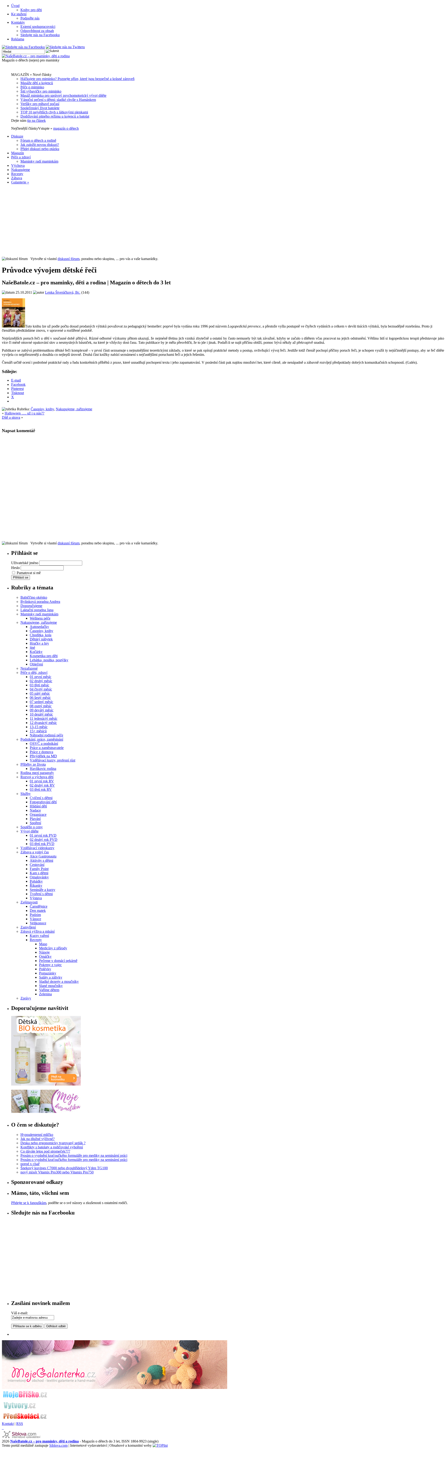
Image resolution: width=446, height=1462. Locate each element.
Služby (25, 794)
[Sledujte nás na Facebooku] (23, 47)
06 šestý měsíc (40, 698)
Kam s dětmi (39, 873)
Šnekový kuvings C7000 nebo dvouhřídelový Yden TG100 (64, 1168)
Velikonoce (38, 923)
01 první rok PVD (43, 835)
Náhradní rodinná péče (46, 735)
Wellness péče (40, 618)
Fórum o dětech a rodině (38, 140)
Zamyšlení (28, 927)
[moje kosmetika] (46, 1112)
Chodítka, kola (40, 635)
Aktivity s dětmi (41, 860)
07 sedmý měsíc (41, 702)
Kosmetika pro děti (44, 656)
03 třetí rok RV (41, 789)
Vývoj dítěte (29, 831)
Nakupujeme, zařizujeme (74, 409)
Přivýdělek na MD (43, 756)
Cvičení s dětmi (41, 798)
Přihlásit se (20, 577)
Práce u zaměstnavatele (47, 748)
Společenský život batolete (39, 108)
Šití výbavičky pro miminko (40, 91)
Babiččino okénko (33, 597)
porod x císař (29, 1164)
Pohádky (36, 881)
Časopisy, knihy (42, 409)
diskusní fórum (68, 259)
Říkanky (36, 885)
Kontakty (18, 22)
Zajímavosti (29, 902)
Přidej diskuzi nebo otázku (39, 149)
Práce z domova (41, 752)
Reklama (17, 39)
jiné (32, 647)
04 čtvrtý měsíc (41, 689)
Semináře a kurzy (42, 890)
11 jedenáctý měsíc (43, 718)
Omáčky (45, 956)
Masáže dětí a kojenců (36, 83)
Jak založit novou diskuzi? (39, 145)
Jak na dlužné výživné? (37, 1139)
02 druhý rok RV (42, 785)
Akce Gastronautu (43, 856)
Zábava (16, 178)
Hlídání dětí (38, 806)
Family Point (39, 869)
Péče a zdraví (21, 157)
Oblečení (36, 664)
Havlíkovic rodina (43, 769)
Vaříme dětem (49, 990)
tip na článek (36, 120)
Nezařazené (29, 668)
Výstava (36, 898)
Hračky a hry (39, 643)
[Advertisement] (223, 220)
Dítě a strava (11, 417)
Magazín (17, 153)
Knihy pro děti (31, 10)
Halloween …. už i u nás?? (24, 413)
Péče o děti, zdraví (33, 673)
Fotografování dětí (43, 802)
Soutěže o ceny (31, 827)
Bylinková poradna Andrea (40, 602)
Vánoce (35, 919)
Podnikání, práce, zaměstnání (41, 739)
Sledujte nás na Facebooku (40, 35)
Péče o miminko (32, 87)
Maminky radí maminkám (39, 161)
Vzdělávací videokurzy (37, 848)
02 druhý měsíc (41, 681)
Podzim (35, 915)
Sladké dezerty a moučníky (59, 981)
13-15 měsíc (39, 727)
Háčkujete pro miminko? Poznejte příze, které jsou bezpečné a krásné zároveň (77, 79)
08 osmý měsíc (41, 706)
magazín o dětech (66, 128)
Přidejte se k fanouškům (28, 1203)
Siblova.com (58, 1445)
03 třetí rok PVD (42, 844)
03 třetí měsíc (39, 685)
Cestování (37, 865)
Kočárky (36, 652)
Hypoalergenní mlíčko (36, 1135)
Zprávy (25, 998)
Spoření (35, 823)
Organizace (38, 814)
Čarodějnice (38, 906)
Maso (43, 944)
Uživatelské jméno (24, 563)
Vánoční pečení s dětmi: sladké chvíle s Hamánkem (58, 100)
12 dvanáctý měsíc (43, 723)
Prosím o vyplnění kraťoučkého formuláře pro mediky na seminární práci (73, 1155)
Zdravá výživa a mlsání (37, 931)
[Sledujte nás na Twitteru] (65, 47)
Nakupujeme (20, 170)
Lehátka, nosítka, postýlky (49, 660)
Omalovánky (39, 877)
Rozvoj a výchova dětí (36, 777)
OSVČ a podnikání (44, 743)
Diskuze (17, 136)
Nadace (35, 810)
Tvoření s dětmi (41, 894)
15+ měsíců (38, 731)
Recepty (17, 174)
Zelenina (45, 994)
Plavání (35, 819)
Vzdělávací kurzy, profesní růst (52, 760)
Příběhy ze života (33, 764)
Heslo (15, 568)
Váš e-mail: (19, 1313)
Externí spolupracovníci (37, 27)
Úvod (15, 6)
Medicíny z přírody (53, 948)
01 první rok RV (42, 781)
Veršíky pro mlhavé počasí (39, 104)
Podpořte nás (29, 18)
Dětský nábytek (41, 639)
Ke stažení (18, 14)
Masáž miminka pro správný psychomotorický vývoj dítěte (63, 95)
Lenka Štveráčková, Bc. (62, 292)
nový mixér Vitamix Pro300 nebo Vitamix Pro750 (57, 1172)
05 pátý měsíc (40, 693)
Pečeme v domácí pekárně (58, 961)
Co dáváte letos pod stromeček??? (45, 1151)
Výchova (18, 165)
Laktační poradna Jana (36, 610)
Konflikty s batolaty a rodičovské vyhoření (51, 1147)
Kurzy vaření (39, 936)
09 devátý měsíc (41, 710)
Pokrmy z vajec (50, 965)
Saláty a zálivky (50, 977)
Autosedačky (39, 627)
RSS (19, 1424)
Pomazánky (47, 973)
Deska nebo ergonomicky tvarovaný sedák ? (52, 1143)
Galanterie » (20, 182)
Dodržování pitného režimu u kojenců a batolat (54, 116)
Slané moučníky (51, 986)
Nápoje (44, 952)
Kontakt (8, 1424)
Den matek (38, 911)
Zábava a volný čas (34, 852)
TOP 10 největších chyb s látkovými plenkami (54, 112)
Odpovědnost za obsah (37, 31)
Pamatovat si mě (29, 573)
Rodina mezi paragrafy (37, 773)
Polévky (45, 969)
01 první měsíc (40, 677)
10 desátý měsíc (41, 714)
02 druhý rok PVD (43, 840)
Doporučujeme (31, 606)
